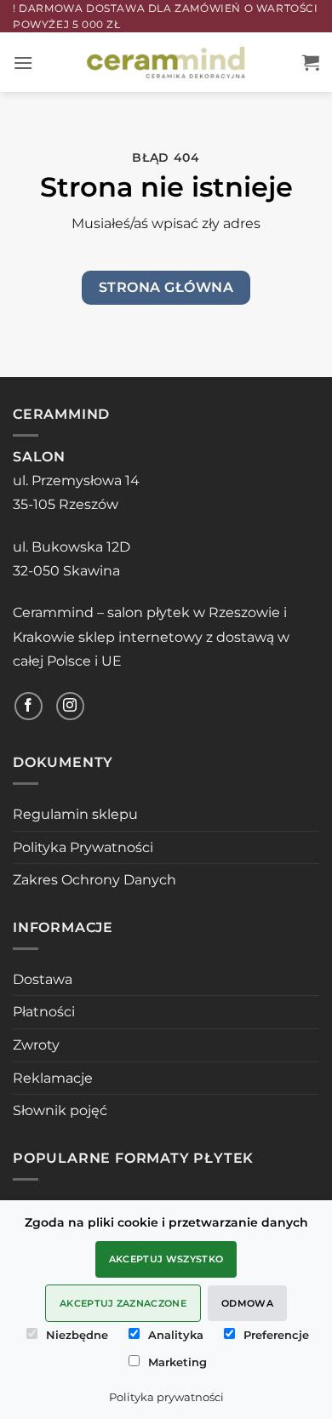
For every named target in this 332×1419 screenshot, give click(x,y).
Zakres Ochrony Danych (94, 880)
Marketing (177, 1362)
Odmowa (247, 1303)
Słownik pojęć (60, 1110)
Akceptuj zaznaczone (123, 1303)
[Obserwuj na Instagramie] (70, 706)
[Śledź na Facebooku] (28, 706)
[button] (23, 62)
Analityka (175, 1335)
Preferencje (276, 1335)
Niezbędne (77, 1335)
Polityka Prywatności (83, 847)
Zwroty (36, 1045)
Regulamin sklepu (75, 814)
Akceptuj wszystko (166, 1259)
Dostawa (42, 979)
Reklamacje (53, 1078)
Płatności (44, 1012)
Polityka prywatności (166, 1397)
